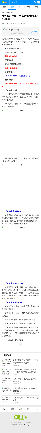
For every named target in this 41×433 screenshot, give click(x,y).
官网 (14, 23)
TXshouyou (27, 425)
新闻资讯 (8, 12)
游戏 (4, 409)
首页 (4, 7)
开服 (37, 7)
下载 (28, 7)
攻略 (20, 409)
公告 (20, 7)
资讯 (12, 7)
